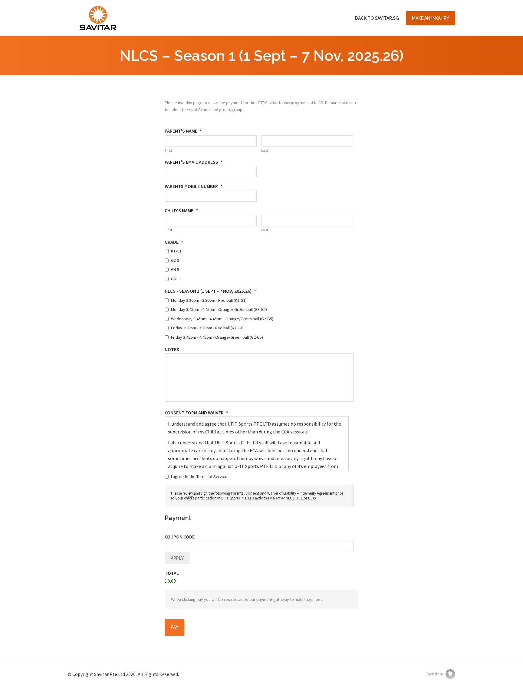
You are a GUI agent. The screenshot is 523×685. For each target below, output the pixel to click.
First (168, 150)
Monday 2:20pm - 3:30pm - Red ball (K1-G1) (209, 300)
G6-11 (176, 279)
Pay (174, 627)
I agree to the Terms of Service (199, 476)
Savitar (98, 18)
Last (265, 150)
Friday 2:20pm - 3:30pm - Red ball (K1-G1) (207, 328)
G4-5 (175, 269)
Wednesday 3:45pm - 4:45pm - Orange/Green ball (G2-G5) (222, 318)
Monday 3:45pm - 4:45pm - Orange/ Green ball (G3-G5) (219, 309)
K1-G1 (176, 251)
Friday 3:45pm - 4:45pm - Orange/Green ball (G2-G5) (217, 337)
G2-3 (175, 260)
